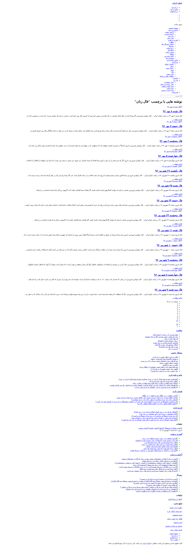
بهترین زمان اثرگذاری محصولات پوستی (135, 459)
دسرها (171, 46)
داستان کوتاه (169, 64)
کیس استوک (178, 522)
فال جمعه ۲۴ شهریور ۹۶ (169, 200)
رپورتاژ (179, 475)
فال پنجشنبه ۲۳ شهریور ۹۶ (168, 215)
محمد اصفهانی (177, 515)
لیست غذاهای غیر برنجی (150, 438)
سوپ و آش (170, 52)
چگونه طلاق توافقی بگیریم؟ (147, 404)
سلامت (175, 78)
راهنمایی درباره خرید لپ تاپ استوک (138, 489)
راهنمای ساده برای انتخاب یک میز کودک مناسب (126, 385)
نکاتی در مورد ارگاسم (170, 365)
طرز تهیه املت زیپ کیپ (150, 444)
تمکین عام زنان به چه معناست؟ (142, 400)
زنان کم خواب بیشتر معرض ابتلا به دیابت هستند (161, 337)
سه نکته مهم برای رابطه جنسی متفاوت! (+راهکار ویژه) (158, 367)
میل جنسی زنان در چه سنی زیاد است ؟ (164, 371)
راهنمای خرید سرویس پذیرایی (145, 387)
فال (172, 72)
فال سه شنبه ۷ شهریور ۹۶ (168, 289)
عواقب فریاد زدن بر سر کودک (144, 412)
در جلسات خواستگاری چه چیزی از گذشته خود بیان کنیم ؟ (116, 402)
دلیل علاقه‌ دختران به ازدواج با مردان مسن (131, 398)
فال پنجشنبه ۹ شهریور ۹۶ (169, 260)
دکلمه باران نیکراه (176, 508)
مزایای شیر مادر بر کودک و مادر (142, 418)
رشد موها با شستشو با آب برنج (144, 465)
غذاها (172, 54)
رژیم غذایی (170, 48)
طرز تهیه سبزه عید (156, 381)
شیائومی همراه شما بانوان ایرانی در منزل (133, 379)
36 (177, 324)
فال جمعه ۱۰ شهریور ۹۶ (169, 245)
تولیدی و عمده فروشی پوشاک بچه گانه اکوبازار (127, 481)
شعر (172, 70)
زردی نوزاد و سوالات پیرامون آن (142, 416)
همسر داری (177, 391)
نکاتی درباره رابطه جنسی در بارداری (165, 357)
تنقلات (171, 42)
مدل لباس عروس (167, 90)
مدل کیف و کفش (168, 86)
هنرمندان (175, 92)
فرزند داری (177, 408)
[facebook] (177, 17)
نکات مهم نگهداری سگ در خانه (144, 383)
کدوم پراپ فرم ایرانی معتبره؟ (144, 483)
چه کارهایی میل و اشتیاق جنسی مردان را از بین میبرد (159, 361)
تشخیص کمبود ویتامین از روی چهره (165, 343)
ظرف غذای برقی (176, 530)
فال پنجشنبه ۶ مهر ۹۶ (171, 141)
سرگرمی (174, 62)
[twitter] (177, 21)
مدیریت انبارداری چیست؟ (149, 479)
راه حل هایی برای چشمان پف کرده (139, 471)
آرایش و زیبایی (173, 30)
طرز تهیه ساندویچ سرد (152, 442)
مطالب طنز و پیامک (167, 76)
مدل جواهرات (169, 82)
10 (177, 321)
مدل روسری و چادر (167, 84)
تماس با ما (174, 9)
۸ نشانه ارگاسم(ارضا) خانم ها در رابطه (164, 359)
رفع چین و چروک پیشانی (150, 461)
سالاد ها (171, 50)
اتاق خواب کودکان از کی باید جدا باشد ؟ (135, 420)
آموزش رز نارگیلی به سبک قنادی (141, 450)
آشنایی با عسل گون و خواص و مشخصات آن (130, 463)
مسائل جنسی (176, 353)
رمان (172, 66)
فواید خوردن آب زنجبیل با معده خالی (165, 335)
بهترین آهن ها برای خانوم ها (168, 347)
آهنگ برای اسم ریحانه (174, 519)
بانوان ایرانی (177, 3)
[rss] (177, 15)
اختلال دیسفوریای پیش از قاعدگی (166, 345)
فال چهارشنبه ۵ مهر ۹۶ (170, 156)
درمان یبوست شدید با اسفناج (168, 341)
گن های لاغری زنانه (171, 339)
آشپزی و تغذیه (173, 40)
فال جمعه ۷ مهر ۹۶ (172, 126)
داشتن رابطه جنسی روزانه (168, 363)
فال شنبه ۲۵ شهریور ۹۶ (169, 185)
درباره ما (175, 7)
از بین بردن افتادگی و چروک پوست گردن (133, 467)
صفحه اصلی (173, 533)
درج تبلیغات (174, 11)
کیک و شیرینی (169, 56)
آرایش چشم (169, 32)
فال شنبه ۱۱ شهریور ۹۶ (169, 230)
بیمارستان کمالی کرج (174, 511)
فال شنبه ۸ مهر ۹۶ (172, 111)
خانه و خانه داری (172, 60)
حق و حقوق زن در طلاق (150, 396)
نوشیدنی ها (170, 58)
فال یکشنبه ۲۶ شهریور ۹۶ (168, 170)
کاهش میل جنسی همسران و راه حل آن (164, 369)
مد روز (175, 80)
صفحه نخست (173, 28)
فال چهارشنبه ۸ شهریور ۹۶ (168, 274)
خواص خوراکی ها (168, 44)
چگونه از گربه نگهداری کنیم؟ (146, 491)
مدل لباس (170, 88)
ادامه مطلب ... (177, 119)
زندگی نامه (170, 68)
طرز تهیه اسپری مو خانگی (148, 469)
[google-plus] (177, 19)
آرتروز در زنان (173, 349)
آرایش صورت (169, 34)
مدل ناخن (170, 38)
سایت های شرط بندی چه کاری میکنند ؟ (134, 487)
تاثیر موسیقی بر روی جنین (148, 414)
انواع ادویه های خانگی (153, 446)
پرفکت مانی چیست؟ (154, 485)
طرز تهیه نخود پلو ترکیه (152, 448)
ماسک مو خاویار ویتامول (173, 526)
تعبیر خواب (170, 74)
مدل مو (171, 36)
